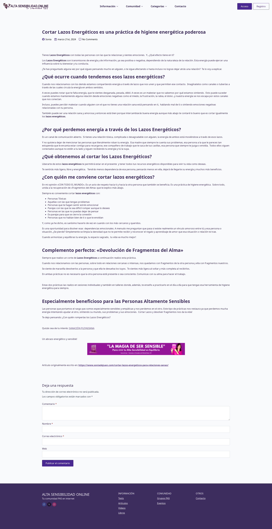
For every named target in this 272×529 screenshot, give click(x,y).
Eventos (161, 503)
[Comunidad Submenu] (142, 6)
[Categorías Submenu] (166, 6)
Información (107, 6)
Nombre (47, 424)
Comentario (49, 404)
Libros (121, 512)
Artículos (123, 503)
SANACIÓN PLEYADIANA (81, 328)
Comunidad (133, 6)
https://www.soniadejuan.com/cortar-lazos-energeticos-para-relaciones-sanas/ (123, 365)
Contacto (180, 6)
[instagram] (54, 504)
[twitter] (49, 504)
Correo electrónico (53, 436)
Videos (122, 508)
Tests (121, 498)
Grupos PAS (163, 498)
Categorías (157, 6)
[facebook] (44, 504)
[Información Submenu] (117, 6)
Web (44, 449)
